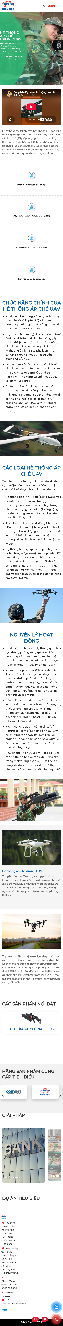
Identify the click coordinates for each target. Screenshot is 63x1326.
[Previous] (3, 1095)
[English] (49, 5)
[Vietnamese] (53, 5)
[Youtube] (45, 1319)
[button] (59, 5)
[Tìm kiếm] (44, 6)
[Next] (60, 1095)
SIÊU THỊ (10, 1177)
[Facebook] (35, 1319)
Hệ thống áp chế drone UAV (32, 1029)
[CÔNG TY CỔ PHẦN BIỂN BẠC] (8, 6)
